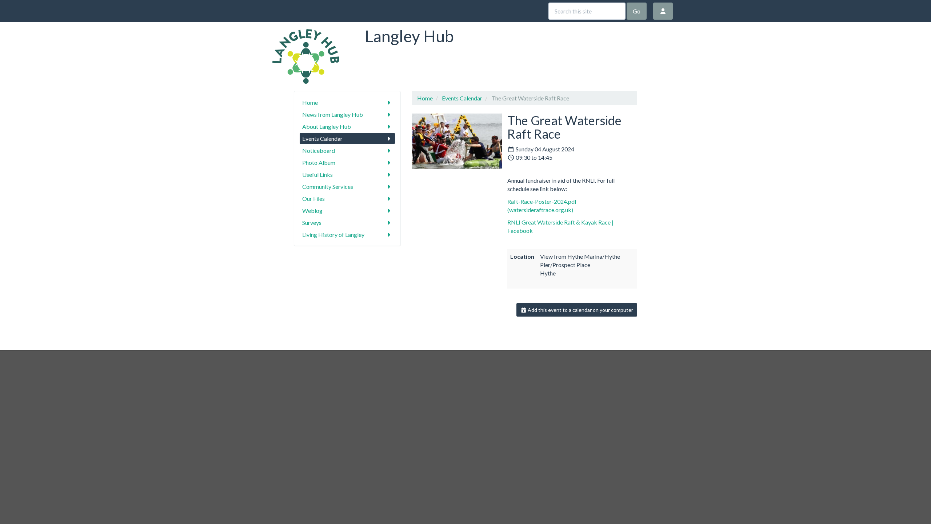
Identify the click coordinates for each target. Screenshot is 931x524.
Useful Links (317, 174)
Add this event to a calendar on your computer (580, 310)
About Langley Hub (326, 126)
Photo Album (318, 162)
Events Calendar (322, 138)
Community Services (327, 186)
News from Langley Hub (332, 114)
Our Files (313, 198)
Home (310, 102)
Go (636, 11)
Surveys (311, 222)
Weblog (312, 210)
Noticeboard (318, 150)
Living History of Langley (333, 234)
